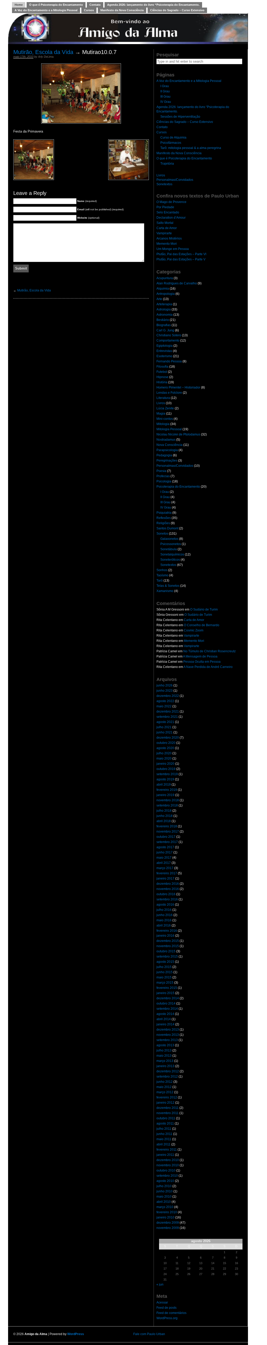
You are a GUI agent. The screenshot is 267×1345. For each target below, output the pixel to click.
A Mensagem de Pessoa (200, 656)
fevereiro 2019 (166, 790)
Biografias (163, 325)
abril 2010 (163, 1202)
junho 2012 (164, 1082)
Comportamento (167, 340)
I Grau (164, 86)
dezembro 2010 (167, 1160)
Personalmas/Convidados (174, 180)
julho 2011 (163, 1129)
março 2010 (164, 1207)
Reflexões (163, 518)
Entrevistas (164, 351)
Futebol (161, 372)
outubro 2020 (165, 743)
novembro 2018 (167, 800)
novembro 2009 (167, 1228)
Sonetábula (168, 549)
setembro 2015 (167, 956)
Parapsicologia (167, 450)
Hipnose (162, 377)
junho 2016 (164, 915)
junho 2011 (164, 1134)
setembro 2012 (167, 1076)
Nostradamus (165, 439)
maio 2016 (164, 920)
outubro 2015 (165, 951)
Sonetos (162, 533)
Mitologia (162, 424)
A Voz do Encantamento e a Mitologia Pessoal (46, 10)
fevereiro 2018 (166, 826)
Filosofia (162, 366)
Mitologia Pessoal (169, 429)
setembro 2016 (167, 899)
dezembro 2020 (167, 737)
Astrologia (163, 309)
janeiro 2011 (165, 1155)
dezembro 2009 (167, 1222)
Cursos (89, 10)
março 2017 (164, 868)
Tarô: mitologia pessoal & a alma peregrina (190, 148)
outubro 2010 (165, 1170)
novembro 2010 (167, 1165)
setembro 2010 (167, 1175)
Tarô (159, 580)
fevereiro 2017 (166, 873)
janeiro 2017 (165, 878)
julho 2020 (164, 753)
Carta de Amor (166, 228)
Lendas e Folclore (169, 392)
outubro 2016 (165, 894)
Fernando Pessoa (169, 361)
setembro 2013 (167, 1040)
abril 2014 (163, 1019)
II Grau (165, 91)
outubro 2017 (165, 837)
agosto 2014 (165, 1014)
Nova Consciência (169, 445)
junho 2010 (164, 1191)
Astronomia (164, 314)
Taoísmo (162, 575)
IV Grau (165, 102)
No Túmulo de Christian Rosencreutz (209, 651)
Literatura (163, 398)
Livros (160, 175)
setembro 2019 (167, 774)
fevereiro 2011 (166, 1149)
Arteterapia (164, 304)
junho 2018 (164, 816)
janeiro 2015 (165, 993)
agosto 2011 (165, 1123)
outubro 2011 (165, 1118)
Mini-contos (164, 419)
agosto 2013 (165, 1045)
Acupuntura (164, 278)
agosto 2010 (165, 1181)
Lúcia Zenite (165, 408)
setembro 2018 (167, 805)
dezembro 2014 (167, 998)
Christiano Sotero (168, 335)
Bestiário (162, 320)
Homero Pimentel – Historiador (178, 387)
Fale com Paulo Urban (149, 1334)
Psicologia (163, 481)
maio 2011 (163, 1139)
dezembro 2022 (167, 696)
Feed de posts (166, 1308)
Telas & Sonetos (167, 586)
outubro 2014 (165, 1003)
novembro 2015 (167, 946)
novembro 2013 (167, 1035)
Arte (159, 299)
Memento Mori (166, 244)
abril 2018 (163, 821)
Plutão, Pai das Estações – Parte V (180, 259)
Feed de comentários (171, 1313)
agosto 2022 (165, 701)
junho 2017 (164, 852)
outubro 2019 (165, 769)
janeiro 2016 (165, 935)
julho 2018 (164, 810)
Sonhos (161, 570)
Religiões (163, 523)
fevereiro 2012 (166, 1097)
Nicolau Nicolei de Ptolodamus (178, 434)
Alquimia (162, 288)
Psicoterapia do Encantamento (178, 486)
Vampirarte (164, 233)
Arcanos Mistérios (169, 238)
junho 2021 (164, 732)
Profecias (163, 476)
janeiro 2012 (165, 1102)
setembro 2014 (167, 1009)
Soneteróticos (170, 559)
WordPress (75, 1334)
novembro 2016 (167, 889)
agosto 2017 (165, 847)
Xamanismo (164, 591)
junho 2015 (164, 972)
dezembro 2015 (167, 941)
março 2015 (164, 982)
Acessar (162, 1302)
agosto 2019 (165, 779)
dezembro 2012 (167, 1071)
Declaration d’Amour (171, 217)
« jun (159, 1284)
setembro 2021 (167, 717)
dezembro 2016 (167, 884)
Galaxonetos (169, 539)
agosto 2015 (165, 962)
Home (19, 4)
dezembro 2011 (167, 1108)
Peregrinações (166, 460)
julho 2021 (164, 727)
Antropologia (165, 294)
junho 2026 (164, 685)
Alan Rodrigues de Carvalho (176, 283)
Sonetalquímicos (172, 554)
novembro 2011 (167, 1113)
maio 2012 (164, 1087)
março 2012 (164, 1092)
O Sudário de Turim (204, 609)
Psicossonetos (170, 544)
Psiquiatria (164, 513)
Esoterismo (164, 356)
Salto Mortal (164, 223)
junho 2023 (164, 690)
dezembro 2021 (167, 711)
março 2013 (164, 1061)
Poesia (161, 471)
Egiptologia (164, 346)
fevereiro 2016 (166, 930)
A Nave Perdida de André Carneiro (208, 667)
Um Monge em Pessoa (172, 249)
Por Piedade (165, 207)
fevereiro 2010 (166, 1212)
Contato (95, 4)
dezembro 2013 (167, 1029)
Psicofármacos (170, 143)
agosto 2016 (165, 904)
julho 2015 (164, 967)
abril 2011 (163, 1144)
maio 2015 (164, 977)
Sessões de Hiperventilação (180, 116)
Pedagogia (164, 455)
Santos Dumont (167, 528)
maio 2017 (164, 857)
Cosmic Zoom (193, 630)
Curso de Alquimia (173, 137)
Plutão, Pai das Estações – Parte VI (181, 254)
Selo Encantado (167, 212)
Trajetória (167, 163)
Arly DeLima (45, 56)
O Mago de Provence (171, 202)
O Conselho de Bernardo (201, 625)
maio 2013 (164, 1055)
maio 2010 (164, 1196)
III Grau (165, 96)
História (161, 382)
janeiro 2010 (165, 1217)
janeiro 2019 (165, 795)
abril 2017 (163, 863)
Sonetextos (164, 184)
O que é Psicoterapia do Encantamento (56, 4)
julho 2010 (164, 1186)
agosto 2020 (165, 748)
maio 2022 (164, 706)
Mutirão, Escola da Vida (43, 52)
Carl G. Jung (165, 330)
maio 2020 (164, 758)
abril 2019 (163, 784)
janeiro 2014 (165, 1024)
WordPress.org (167, 1318)
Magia (160, 413)
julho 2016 (164, 910)
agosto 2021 (165, 722)
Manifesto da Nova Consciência (122, 10)
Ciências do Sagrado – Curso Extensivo (177, 10)
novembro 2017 (167, 831)
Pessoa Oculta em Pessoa (202, 661)
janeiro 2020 (165, 764)
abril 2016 (163, 925)
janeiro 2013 (165, 1066)
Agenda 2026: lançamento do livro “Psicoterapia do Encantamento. (153, 4)
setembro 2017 (167, 842)
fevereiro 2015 (166, 988)
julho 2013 (164, 1050)
